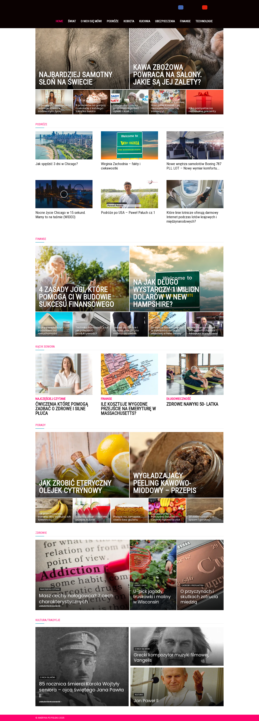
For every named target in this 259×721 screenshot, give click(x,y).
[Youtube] (204, 7)
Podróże (113, 21)
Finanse (185, 21)
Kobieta (129, 21)
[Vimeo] (198, 7)
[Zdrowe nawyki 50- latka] (195, 374)
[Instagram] (186, 7)
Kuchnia (144, 21)
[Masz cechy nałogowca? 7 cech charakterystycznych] (82, 575)
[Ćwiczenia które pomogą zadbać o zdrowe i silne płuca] (63, 374)
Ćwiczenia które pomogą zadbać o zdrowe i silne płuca (61, 408)
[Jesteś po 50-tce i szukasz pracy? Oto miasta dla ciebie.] (129, 325)
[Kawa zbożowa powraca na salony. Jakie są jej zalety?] (176, 64)
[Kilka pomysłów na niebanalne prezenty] (204, 103)
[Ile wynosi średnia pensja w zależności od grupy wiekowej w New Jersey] (167, 325)
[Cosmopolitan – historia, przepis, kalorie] (91, 511)
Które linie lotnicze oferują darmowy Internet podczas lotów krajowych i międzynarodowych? (192, 216)
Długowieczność (178, 399)
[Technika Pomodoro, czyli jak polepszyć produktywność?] (91, 325)
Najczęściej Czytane (50, 399)
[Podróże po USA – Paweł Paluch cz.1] (129, 194)
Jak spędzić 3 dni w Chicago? (56, 164)
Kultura (139, 694)
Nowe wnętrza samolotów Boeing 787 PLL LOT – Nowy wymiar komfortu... (193, 166)
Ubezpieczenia (165, 21)
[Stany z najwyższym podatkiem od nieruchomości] (54, 325)
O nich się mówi (91, 21)
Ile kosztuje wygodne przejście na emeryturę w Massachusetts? (128, 408)
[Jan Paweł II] (177, 687)
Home (59, 21)
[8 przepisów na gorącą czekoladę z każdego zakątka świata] (91, 103)
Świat (72, 21)
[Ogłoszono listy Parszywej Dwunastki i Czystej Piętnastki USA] (167, 511)
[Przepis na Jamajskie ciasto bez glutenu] (129, 511)
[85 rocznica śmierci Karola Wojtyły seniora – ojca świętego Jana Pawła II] (82, 666)
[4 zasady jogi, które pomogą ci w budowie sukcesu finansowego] (82, 286)
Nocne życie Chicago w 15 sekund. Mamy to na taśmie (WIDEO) (60, 214)
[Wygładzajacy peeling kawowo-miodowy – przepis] (176, 472)
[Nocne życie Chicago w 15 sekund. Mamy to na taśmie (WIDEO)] (63, 194)
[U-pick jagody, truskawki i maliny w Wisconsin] (153, 575)
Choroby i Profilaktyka (193, 585)
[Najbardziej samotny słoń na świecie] (82, 64)
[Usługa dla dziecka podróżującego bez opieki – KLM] (129, 103)
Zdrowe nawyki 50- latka (192, 404)
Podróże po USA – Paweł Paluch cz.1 (128, 212)
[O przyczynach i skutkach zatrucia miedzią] (200, 575)
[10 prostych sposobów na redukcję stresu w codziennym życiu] (54, 103)
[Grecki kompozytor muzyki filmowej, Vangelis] (177, 646)
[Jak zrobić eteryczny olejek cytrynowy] (82, 472)
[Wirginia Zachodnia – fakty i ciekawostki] (129, 145)
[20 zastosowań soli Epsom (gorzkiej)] (204, 511)
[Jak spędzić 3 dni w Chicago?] (63, 145)
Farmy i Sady (140, 585)
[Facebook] (180, 7)
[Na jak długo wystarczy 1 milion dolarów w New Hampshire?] (176, 286)
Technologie (204, 21)
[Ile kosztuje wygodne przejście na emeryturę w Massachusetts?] (129, 374)
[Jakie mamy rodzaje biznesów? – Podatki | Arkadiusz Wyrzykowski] (204, 325)
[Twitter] (192, 7)
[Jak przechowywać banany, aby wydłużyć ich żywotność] (54, 511)
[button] (219, 7)
